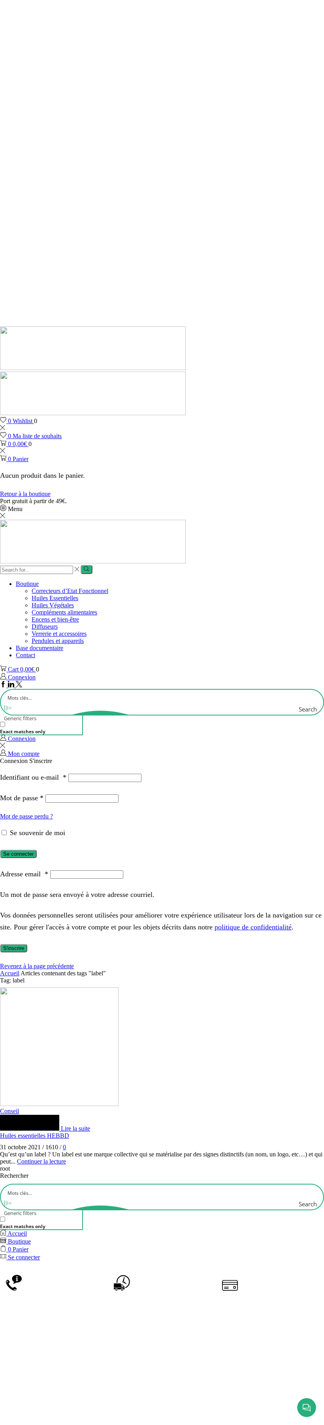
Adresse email (24, 874)
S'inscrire (13, 948)
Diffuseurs (45, 626)
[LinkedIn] (12, 685)
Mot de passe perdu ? (26, 816)
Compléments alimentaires (64, 612)
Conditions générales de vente (119, 1394)
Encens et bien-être (55, 619)
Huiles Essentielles (55, 598)
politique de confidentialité (253, 927)
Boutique (27, 583)
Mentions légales (194, 1394)
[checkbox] (39, 727)
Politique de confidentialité (264, 1394)
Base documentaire (39, 648)
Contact (25, 655)
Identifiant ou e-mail (33, 777)
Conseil (9, 1111)
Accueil (9, 973)
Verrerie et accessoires (59, 633)
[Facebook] (4, 685)
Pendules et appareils (58, 640)
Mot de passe (21, 798)
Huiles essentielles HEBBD (34, 1135)
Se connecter (18, 854)
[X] (19, 685)
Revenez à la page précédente (37, 966)
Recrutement (163, 1406)
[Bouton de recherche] (86, 569)
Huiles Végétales (53, 605)
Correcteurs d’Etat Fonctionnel (70, 591)
